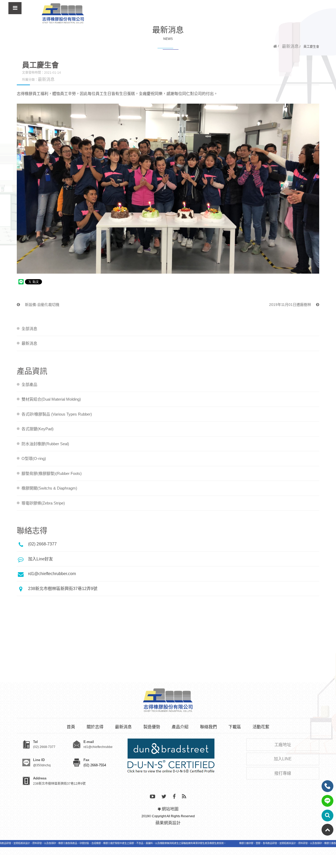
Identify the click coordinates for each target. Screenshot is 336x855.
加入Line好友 (40, 559)
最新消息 (290, 46)
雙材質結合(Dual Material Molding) (51, 399)
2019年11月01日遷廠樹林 (290, 304)
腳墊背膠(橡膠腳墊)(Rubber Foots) (52, 473)
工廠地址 (282, 744)
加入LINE (283, 759)
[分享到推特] (163, 796)
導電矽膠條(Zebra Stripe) (43, 503)
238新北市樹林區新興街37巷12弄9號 (62, 588)
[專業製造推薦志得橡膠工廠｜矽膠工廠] (63, 13)
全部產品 (29, 384)
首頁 (71, 727)
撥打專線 (282, 773)
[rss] (184, 796)
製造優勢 (151, 727)
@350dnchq (42, 765)
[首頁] (275, 46)
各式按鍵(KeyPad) (38, 429)
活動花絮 (261, 727)
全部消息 (29, 328)
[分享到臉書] (174, 796)
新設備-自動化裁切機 (41, 304)
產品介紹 (180, 727)
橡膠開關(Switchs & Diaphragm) (49, 488)
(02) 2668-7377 (42, 544)
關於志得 (95, 727)
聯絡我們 (208, 727)
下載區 (234, 727)
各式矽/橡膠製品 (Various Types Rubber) (57, 414)
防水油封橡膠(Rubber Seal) (45, 444)
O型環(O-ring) (34, 458)
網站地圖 (170, 809)
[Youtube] (152, 796)
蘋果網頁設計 (168, 823)
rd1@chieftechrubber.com (52, 573)
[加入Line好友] (327, 801)
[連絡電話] (327, 786)
